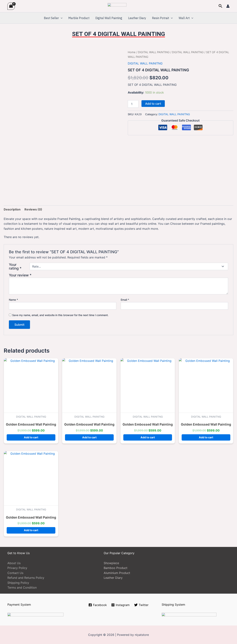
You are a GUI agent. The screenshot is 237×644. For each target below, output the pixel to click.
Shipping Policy (18, 583)
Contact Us (15, 573)
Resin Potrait (160, 18)
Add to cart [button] (31, 437)
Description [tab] (12, 209)
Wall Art (184, 18)
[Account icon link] (228, 6)
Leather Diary (137, 18)
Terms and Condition (22, 587)
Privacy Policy (17, 568)
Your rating (15, 266)
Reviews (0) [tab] (33, 209)
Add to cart (153, 103)
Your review (20, 275)
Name (13, 299)
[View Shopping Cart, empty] (11, 6)
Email (125, 299)
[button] (220, 6)
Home (132, 52)
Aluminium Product (117, 573)
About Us (14, 563)
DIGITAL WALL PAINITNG (188, 52)
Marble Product (78, 18)
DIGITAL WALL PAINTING (154, 52)
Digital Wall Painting (108, 18)
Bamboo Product (115, 568)
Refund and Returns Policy (25, 578)
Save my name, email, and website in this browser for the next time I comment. (60, 315)
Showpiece (111, 563)
